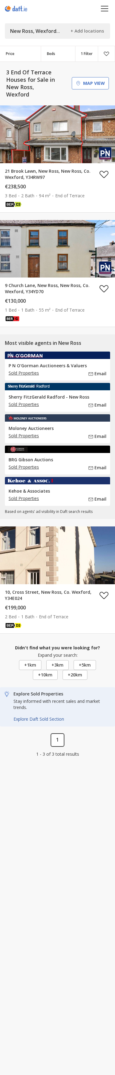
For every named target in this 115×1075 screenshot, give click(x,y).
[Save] (106, 54)
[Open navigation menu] (104, 8)
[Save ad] (104, 174)
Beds (51, 53)
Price (10, 53)
